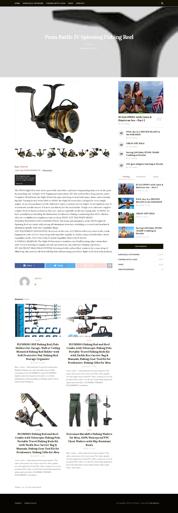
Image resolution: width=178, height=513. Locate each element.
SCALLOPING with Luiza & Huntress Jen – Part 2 (135, 118)
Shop (70, 3)
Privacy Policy (30, 503)
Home (17, 3)
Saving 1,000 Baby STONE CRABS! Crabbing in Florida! (149, 231)
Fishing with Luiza (55, 3)
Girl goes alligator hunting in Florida (144, 164)
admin (37, 278)
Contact (80, 3)
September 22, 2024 (88, 48)
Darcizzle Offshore (33, 3)
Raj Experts (154, 503)
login (23, 487)
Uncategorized (126, 269)
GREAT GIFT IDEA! (135, 143)
